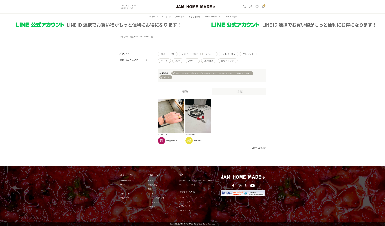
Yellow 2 (198, 140)
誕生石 (150, 194)
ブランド (124, 53)
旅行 (178, 60)
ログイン (124, 189)
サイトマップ (184, 210)
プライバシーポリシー (188, 185)
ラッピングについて (156, 198)
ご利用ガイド (153, 207)
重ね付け (208, 60)
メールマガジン (154, 202)
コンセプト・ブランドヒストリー (192, 197)
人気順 (239, 91)
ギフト (164, 60)
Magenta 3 (171, 140)
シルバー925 (228, 54)
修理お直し (152, 185)
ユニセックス (167, 54)
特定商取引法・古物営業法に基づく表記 (195, 180)
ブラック (192, 60)
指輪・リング (227, 60)
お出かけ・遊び (190, 54)
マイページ (124, 185)
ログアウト (124, 194)
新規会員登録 (125, 180)
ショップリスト (185, 202)
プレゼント (248, 54)
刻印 (150, 189)
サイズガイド (153, 180)
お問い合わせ (184, 206)
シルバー (209, 54)
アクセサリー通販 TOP (128, 37)
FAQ (149, 211)
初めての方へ (125, 198)
